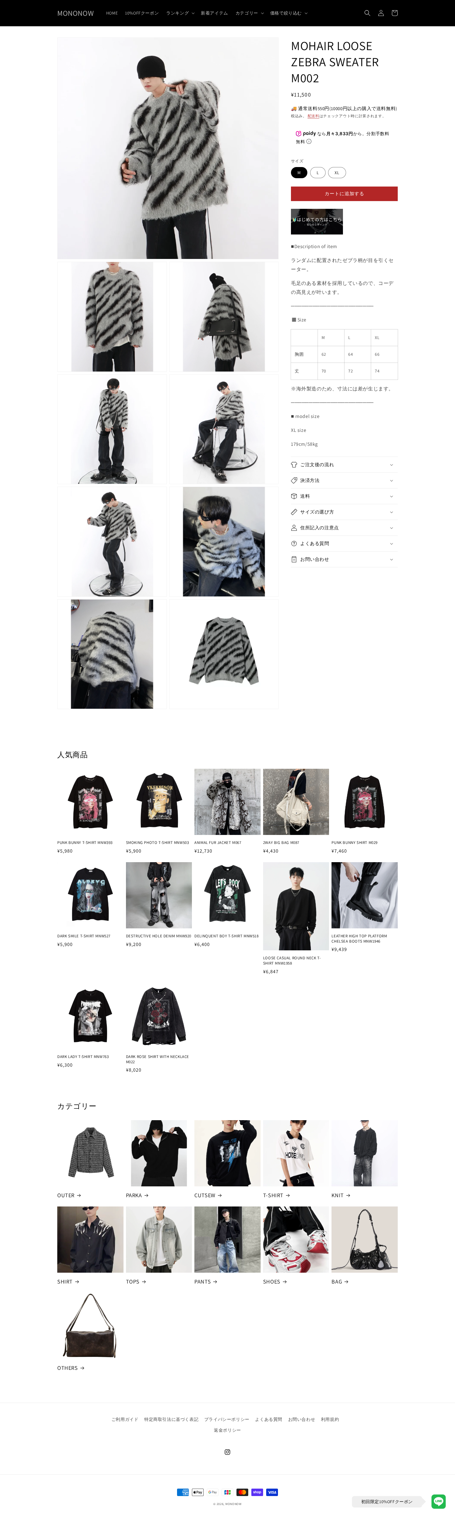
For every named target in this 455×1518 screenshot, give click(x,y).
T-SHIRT (273, 1195)
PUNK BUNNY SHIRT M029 (355, 842)
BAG (337, 1281)
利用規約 (330, 1419)
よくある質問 (268, 1419)
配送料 (313, 116)
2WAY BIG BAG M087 (281, 842)
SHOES (271, 1281)
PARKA (134, 1195)
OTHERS (67, 1367)
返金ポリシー (227, 1430)
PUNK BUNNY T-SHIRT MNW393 (85, 842)
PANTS (202, 1281)
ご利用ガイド (125, 1419)
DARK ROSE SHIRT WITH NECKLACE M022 (157, 1059)
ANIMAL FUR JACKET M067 (217, 842)
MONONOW (233, 1504)
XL (337, 172)
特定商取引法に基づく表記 (171, 1419)
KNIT (338, 1195)
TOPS (133, 1281)
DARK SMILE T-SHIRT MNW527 (83, 936)
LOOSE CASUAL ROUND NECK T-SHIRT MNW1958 (292, 961)
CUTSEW (204, 1195)
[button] (179, 12)
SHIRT (65, 1281)
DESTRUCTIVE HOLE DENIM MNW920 (158, 936)
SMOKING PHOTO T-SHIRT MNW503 (157, 842)
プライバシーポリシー (226, 1419)
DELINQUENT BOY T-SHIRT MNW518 (226, 936)
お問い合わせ (301, 1419)
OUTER (66, 1195)
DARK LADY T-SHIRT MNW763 (83, 1056)
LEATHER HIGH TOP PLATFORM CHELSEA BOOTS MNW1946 (359, 939)
